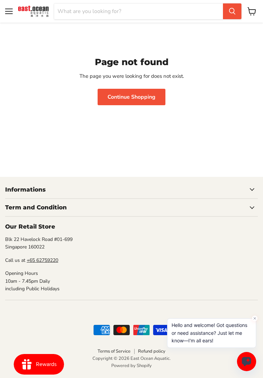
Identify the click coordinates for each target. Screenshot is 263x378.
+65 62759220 (42, 260)
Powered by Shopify (131, 366)
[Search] (232, 11)
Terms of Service (114, 351)
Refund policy (151, 351)
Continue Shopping (131, 97)
